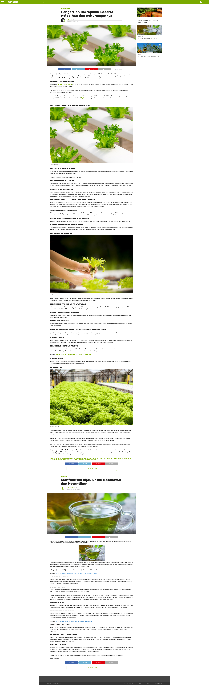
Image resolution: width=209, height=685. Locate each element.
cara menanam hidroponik (121, 457)
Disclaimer (150, 683)
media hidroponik (119, 458)
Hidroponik (27, 2)
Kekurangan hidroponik (91, 458)
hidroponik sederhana (77, 458)
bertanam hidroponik (66, 457)
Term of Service (141, 683)
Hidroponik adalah (63, 458)
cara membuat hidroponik (81, 457)
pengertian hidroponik (77, 459)
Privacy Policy (158, 683)
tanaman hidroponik (91, 459)
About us (125, 683)
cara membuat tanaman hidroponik (101, 457)
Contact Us (132, 683)
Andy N (70, 19)
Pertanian (36, 2)
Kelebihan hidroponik (106, 458)
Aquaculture (46, 2)
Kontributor (71, 487)
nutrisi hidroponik (63, 459)
